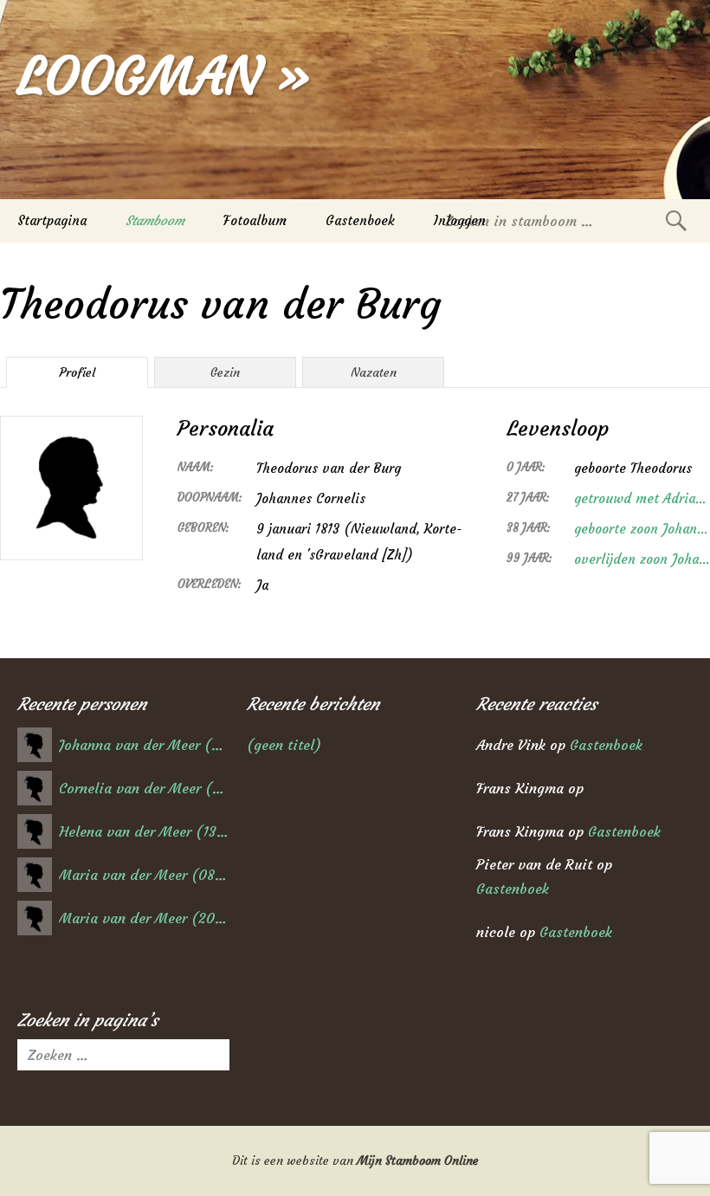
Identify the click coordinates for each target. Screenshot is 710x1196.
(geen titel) (284, 744)
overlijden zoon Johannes (642, 559)
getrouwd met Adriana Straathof (642, 498)
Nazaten (374, 372)
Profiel (77, 372)
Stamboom (155, 220)
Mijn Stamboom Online (418, 1160)
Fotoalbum (255, 220)
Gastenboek (360, 220)
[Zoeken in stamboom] (676, 220)
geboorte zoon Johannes (642, 528)
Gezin (225, 372)
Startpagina (52, 220)
